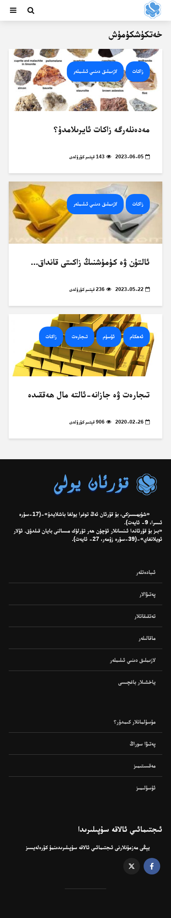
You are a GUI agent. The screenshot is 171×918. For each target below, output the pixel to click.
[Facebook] (152, 866)
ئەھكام (136, 336)
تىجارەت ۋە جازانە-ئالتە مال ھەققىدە (89, 394)
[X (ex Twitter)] (131, 866)
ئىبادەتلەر (146, 572)
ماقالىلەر (147, 638)
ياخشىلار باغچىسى (137, 681)
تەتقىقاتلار (145, 616)
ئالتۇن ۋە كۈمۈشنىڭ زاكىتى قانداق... (90, 262)
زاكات (137, 71)
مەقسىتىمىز (145, 765)
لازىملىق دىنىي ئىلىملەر (95, 71)
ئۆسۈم (109, 336)
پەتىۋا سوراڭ (143, 743)
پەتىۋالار (147, 594)
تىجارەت (80, 336)
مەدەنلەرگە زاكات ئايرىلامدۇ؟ (102, 129)
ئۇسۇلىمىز (146, 787)
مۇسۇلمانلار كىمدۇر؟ (135, 721)
